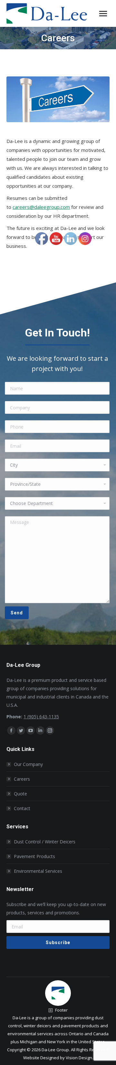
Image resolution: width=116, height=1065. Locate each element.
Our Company (28, 764)
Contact (22, 808)
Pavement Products (34, 856)
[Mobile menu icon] (103, 13)
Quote (20, 794)
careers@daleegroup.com (41, 207)
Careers (22, 779)
